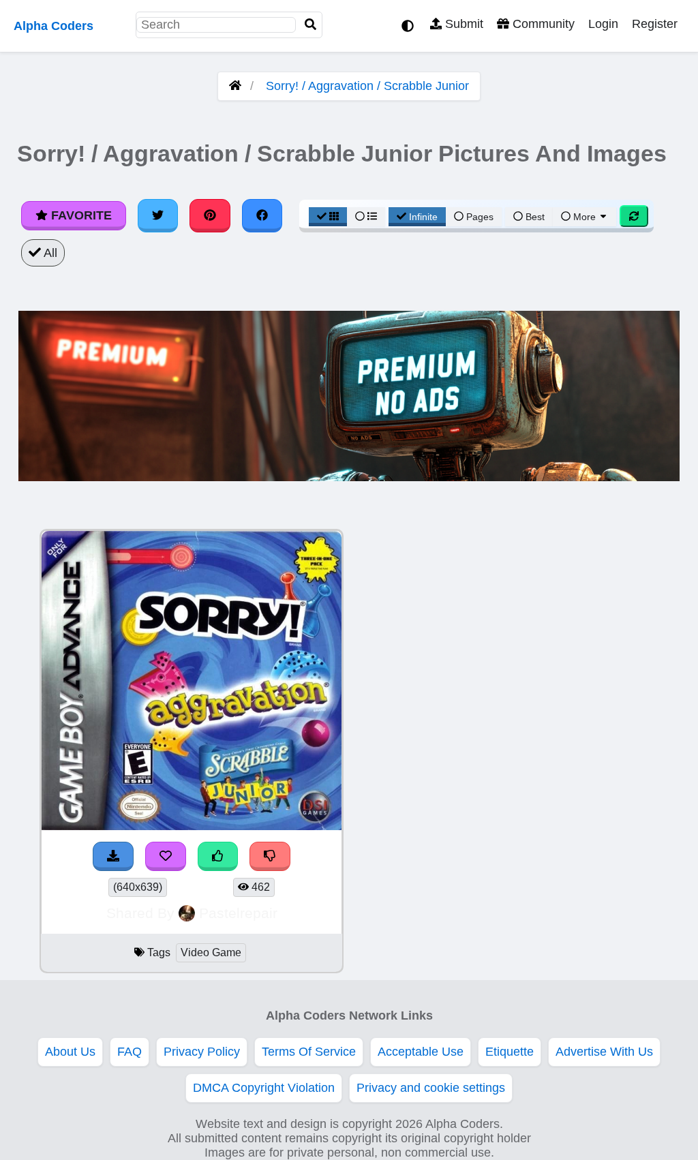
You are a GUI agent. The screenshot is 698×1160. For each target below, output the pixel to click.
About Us (70, 1051)
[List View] (366, 216)
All (49, 253)
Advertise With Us (604, 1051)
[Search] (310, 24)
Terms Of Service (309, 1051)
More (584, 216)
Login (603, 24)
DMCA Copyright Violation (264, 1088)
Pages (480, 216)
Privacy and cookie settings (430, 1088)
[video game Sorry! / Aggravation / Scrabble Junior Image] (192, 826)
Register (655, 24)
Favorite (80, 215)
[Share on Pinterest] (209, 215)
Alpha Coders (53, 26)
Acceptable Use (421, 1051)
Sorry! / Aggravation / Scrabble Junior (367, 86)
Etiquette (509, 1051)
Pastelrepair (238, 913)
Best (534, 216)
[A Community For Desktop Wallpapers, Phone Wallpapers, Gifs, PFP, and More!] (235, 86)
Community (542, 24)
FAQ (129, 1051)
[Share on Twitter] (158, 215)
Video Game (211, 952)
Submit (462, 24)
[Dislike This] (269, 856)
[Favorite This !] (165, 856)
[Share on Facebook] (262, 215)
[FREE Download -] (113, 856)
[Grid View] (328, 216)
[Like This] (218, 856)
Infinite (423, 216)
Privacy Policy (202, 1051)
